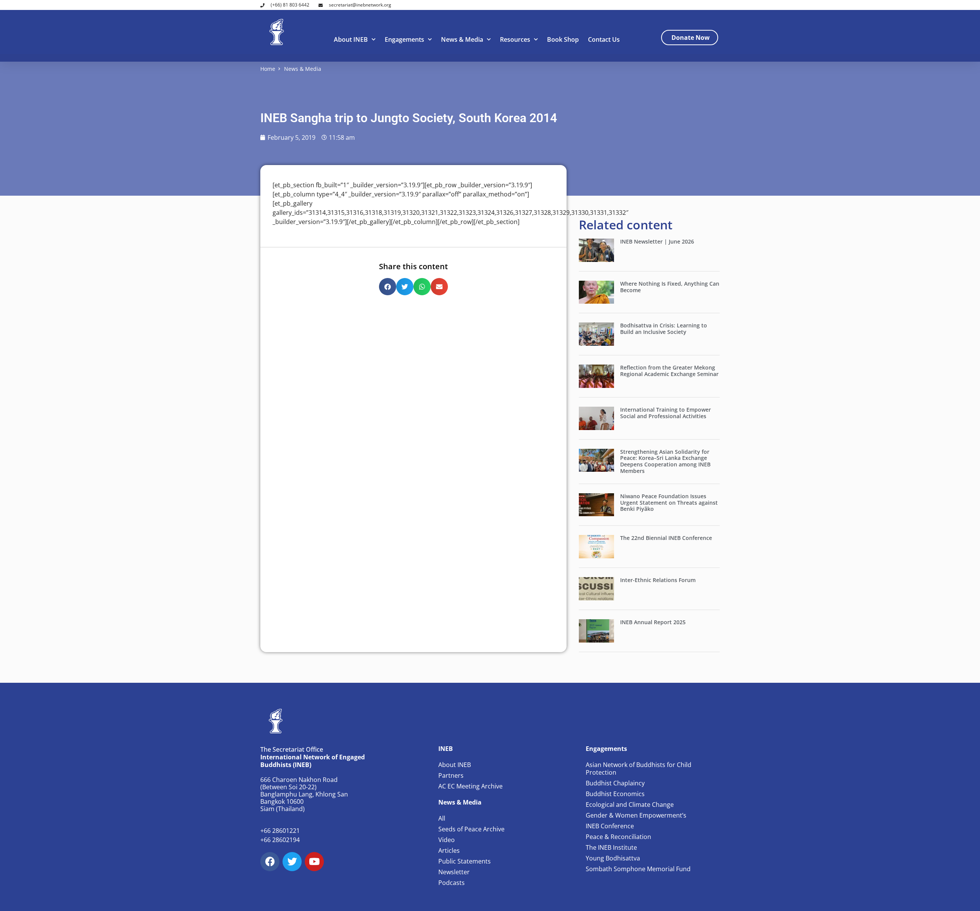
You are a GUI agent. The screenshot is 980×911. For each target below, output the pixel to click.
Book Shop (563, 39)
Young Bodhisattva (613, 858)
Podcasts (451, 882)
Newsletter (454, 872)
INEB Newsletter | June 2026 (657, 241)
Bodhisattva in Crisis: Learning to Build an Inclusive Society (663, 328)
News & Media (462, 39)
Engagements (404, 39)
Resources (515, 39)
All (441, 818)
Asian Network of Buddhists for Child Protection (638, 769)
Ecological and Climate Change (630, 804)
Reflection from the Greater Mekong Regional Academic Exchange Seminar (669, 371)
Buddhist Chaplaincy (615, 783)
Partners (451, 775)
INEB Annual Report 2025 (653, 622)
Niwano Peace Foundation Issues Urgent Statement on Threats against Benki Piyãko (669, 502)
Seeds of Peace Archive (471, 829)
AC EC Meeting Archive (470, 786)
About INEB (351, 39)
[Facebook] (269, 861)
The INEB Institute (611, 847)
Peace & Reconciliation (618, 836)
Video (446, 840)
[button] (387, 286)
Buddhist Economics (615, 794)
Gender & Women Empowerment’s (636, 815)
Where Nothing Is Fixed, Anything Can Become (669, 287)
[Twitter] (292, 861)
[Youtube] (314, 861)
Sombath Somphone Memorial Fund (638, 869)
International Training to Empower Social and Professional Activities (665, 413)
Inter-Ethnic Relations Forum (658, 580)
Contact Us (604, 39)
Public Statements (464, 861)
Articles (449, 850)
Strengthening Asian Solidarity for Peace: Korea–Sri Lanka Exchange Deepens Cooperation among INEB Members (665, 461)
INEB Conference (610, 826)
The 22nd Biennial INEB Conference (666, 537)
